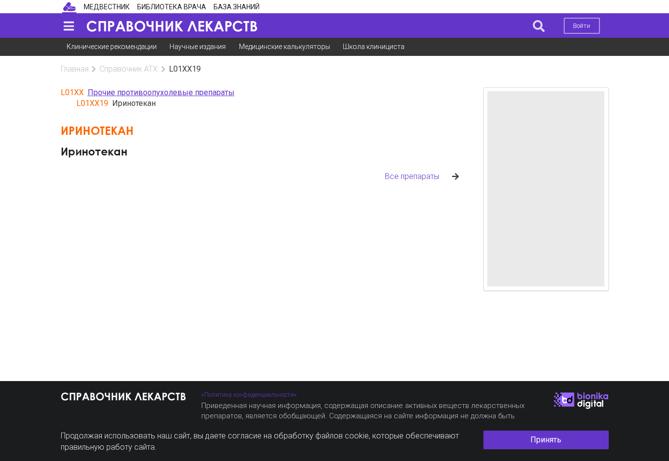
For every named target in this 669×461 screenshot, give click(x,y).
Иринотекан (94, 151)
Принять (545, 439)
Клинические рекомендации (112, 47)
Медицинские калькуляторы (284, 47)
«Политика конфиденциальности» (249, 394)
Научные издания (197, 47)
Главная (75, 69)
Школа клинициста (374, 47)
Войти (581, 25)
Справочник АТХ (128, 69)
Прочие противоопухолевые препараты (161, 92)
